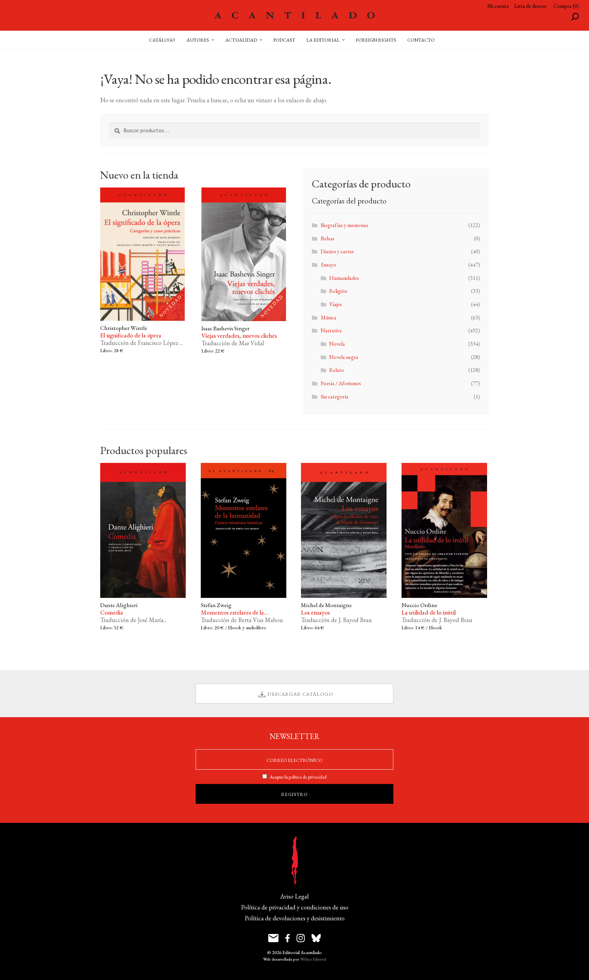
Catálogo (162, 40)
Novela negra (343, 357)
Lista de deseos (530, 6)
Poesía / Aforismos (341, 383)
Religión (338, 291)
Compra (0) (566, 6)
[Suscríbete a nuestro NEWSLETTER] (273, 938)
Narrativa (331, 330)
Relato (336, 370)
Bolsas (327, 238)
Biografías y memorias (344, 225)
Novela (337, 343)
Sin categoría (334, 396)
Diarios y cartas (337, 251)
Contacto (421, 40)
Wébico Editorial (313, 959)
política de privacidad (308, 777)
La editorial (322, 40)
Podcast (284, 40)
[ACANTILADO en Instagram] (301, 938)
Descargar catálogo (300, 694)
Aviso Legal (294, 896)
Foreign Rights (376, 40)
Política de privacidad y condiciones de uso (294, 907)
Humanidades (344, 278)
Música (328, 317)
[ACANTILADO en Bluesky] (316, 938)
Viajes (335, 304)
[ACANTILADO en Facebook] (287, 938)
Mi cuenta (498, 6)
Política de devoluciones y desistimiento (295, 918)
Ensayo (328, 264)
